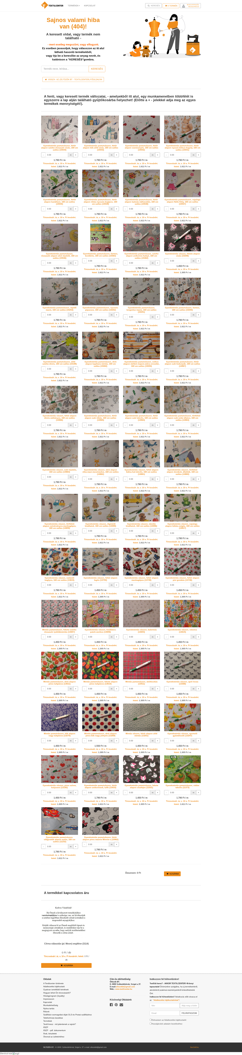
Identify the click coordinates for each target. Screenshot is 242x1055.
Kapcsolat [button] (90, 5)
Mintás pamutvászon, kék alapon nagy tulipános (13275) (59, 734)
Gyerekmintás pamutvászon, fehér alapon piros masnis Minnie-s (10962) (100, 838)
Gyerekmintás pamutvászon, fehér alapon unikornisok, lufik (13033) (100, 786)
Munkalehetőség (50, 1005)
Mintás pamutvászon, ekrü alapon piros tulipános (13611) (59, 683)
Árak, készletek (50, 1033)
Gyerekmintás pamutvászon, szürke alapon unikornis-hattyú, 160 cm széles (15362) (142, 256)
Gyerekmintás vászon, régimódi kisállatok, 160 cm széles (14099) (100, 525)
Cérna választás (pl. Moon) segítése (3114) (66, 943)
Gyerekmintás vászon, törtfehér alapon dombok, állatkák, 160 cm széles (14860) (182, 472)
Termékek (73, 5)
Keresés (154, 5)
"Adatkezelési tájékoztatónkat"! (166, 1000)
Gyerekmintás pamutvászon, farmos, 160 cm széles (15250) (182, 308)
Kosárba (174, 874)
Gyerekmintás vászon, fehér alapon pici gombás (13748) (182, 579)
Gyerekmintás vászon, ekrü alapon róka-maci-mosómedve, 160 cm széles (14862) (100, 472)
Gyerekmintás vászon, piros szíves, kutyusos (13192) (59, 786)
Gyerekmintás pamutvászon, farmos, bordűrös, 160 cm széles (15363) (100, 255)
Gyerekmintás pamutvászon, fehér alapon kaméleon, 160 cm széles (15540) (59, 201)
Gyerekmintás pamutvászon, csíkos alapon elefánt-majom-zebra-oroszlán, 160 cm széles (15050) (141, 364)
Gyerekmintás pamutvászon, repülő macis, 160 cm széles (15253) (59, 308)
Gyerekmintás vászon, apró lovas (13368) (182, 683)
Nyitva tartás (48, 1008)
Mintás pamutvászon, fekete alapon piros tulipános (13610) (100, 683)
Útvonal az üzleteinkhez (53, 1037)
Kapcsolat (47, 1002)
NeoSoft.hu (194, 1047)
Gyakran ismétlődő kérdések (56, 989)
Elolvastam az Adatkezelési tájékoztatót (169, 1020)
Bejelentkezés (193, 4)
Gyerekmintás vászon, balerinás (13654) (141, 631)
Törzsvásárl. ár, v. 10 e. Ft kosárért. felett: (64, 956)
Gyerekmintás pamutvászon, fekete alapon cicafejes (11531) (141, 786)
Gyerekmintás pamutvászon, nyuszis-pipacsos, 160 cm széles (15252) (100, 308)
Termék (172, 6)
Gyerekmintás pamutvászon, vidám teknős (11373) (182, 786)
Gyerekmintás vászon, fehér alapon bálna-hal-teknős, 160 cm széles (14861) (141, 472)
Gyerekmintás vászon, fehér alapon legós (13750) (100, 579)
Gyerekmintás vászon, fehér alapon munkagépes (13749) (141, 579)
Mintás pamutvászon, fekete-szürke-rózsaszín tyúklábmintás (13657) (59, 631)
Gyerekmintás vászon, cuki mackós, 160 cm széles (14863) (59, 471)
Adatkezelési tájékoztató (54, 986)
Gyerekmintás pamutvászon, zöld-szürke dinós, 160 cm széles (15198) (59, 363)
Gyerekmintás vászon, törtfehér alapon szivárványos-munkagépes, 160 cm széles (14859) (59, 526)
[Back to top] (232, 1045)
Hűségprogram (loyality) (54, 996)
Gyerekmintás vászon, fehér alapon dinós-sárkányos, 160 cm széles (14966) (59, 418)
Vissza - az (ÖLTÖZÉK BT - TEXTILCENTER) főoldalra (74, 79)
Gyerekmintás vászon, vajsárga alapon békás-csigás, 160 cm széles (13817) (182, 526)
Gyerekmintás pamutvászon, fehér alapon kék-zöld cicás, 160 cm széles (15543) (100, 147)
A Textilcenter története (53, 983)
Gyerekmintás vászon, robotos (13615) (182, 631)
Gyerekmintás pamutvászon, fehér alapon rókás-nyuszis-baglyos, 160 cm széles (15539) (100, 201)
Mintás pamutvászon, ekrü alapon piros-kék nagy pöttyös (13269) (100, 734)
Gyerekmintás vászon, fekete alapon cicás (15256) (182, 255)
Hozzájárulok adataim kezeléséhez (167, 1024)
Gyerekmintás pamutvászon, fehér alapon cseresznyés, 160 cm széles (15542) (141, 147)
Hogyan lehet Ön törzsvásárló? (57, 993)
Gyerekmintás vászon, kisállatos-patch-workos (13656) (100, 631)
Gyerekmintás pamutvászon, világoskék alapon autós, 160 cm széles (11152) (59, 839)
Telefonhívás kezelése (53, 1018)
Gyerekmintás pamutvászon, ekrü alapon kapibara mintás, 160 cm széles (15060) (101, 364)
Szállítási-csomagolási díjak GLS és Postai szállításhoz (67, 1015)
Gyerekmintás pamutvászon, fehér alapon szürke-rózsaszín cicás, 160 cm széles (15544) (59, 147)
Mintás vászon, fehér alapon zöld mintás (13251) (141, 734)
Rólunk (46, 1011)
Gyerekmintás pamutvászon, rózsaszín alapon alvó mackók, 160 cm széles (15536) (59, 256)
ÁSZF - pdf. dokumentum (54, 1030)
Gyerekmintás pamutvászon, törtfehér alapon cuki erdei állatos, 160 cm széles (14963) (182, 418)
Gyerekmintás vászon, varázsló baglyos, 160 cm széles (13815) (59, 579)
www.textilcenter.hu (123, 989)
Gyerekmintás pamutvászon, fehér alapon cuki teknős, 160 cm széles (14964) (141, 418)
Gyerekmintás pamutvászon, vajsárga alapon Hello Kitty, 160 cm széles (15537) (182, 201)
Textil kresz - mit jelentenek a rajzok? (59, 1024)
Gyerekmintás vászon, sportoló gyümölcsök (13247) (182, 734)
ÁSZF (45, 1027)
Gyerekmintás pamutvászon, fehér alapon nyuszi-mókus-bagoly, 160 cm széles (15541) (182, 147)
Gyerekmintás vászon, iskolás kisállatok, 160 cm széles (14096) (141, 525)
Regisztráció (193, 6)
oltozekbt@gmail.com (125, 987)
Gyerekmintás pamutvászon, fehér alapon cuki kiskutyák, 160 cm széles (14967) (182, 364)
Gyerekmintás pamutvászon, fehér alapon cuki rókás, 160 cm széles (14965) (100, 418)
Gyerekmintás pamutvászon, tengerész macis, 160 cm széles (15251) (141, 309)
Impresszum (48, 999)
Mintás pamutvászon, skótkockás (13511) (141, 683)
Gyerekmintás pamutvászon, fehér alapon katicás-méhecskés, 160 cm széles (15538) (141, 201)
